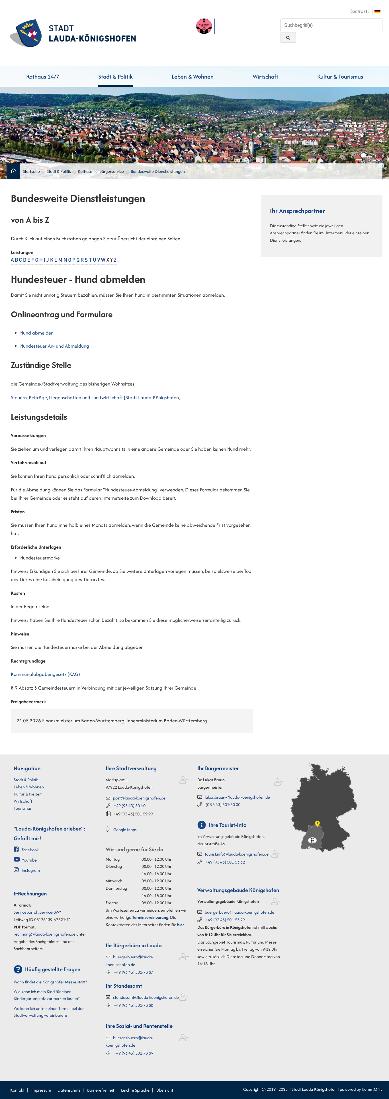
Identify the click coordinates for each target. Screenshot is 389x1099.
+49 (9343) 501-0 (130, 806)
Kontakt (17, 1090)
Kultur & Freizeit (28, 794)
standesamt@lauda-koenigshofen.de (146, 997)
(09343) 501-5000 (223, 804)
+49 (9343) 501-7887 (133, 972)
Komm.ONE (372, 1089)
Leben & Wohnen (193, 76)
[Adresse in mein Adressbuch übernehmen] (184, 781)
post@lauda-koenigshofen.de (139, 798)
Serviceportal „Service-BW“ (37, 912)
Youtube (29, 860)
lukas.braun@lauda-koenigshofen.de (237, 797)
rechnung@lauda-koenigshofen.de (44, 934)
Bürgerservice (111, 171)
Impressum (41, 1090)
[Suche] (288, 37)
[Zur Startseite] (73, 32)
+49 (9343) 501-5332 (225, 862)
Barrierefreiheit (100, 1090)
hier (180, 925)
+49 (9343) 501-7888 (133, 1005)
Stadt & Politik (115, 76)
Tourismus (23, 808)
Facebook (30, 850)
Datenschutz (69, 1090)
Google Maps (125, 830)
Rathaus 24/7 (42, 76)
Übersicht (164, 1090)
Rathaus (85, 171)
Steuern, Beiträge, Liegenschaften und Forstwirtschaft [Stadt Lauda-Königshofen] (96, 397)
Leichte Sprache (135, 1090)
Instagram (31, 870)
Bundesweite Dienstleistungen (158, 171)
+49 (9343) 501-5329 (225, 920)
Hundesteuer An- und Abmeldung (54, 346)
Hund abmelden (37, 332)
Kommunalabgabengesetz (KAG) (45, 674)
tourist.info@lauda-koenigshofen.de (237, 854)
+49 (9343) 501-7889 (133, 1053)
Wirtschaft (265, 76)
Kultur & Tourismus (340, 76)
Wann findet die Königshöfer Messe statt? (50, 982)
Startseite (31, 171)
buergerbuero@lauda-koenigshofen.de (239, 912)
